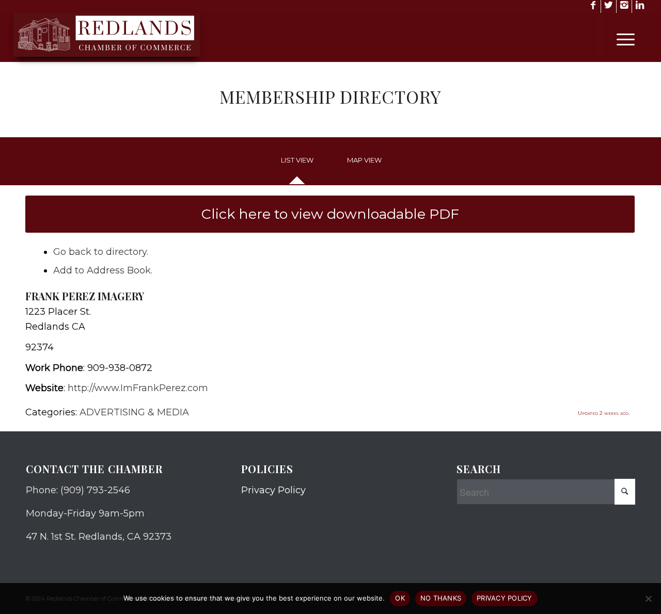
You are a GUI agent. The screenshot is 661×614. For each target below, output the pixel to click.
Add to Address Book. (102, 270)
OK (400, 598)
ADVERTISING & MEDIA (134, 412)
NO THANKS (440, 598)
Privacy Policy (273, 490)
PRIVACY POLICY (504, 598)
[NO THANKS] (648, 598)
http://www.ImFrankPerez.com (138, 388)
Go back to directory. (100, 251)
